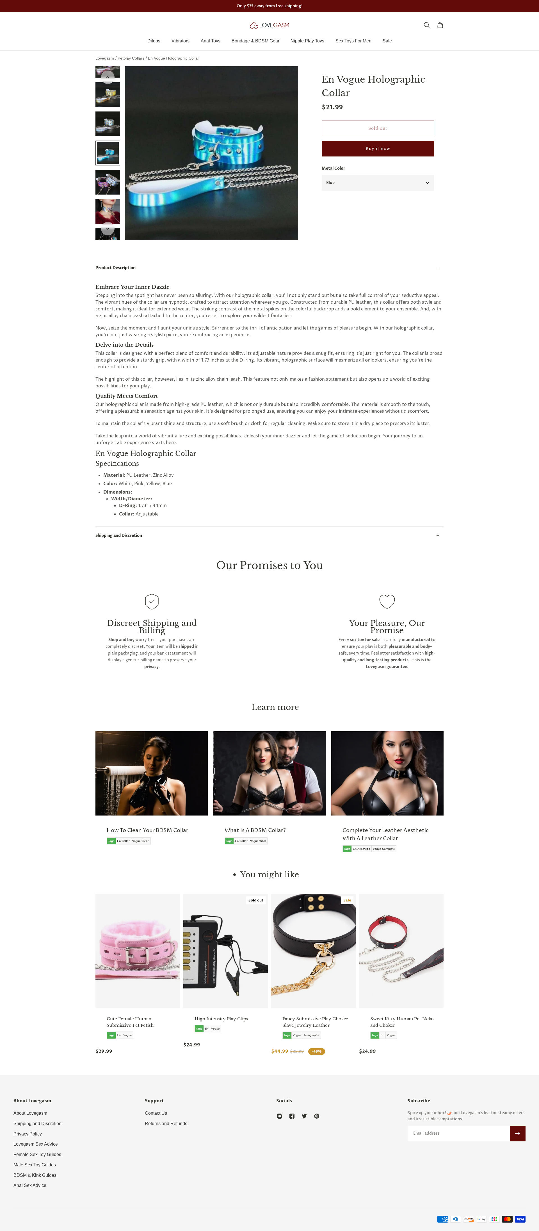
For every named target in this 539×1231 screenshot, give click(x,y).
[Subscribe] (518, 1133)
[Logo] (269, 25)
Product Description (115, 268)
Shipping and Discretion (118, 535)
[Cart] (440, 25)
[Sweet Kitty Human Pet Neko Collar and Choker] (401, 951)
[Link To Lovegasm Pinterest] (316, 1116)
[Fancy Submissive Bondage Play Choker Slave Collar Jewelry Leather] (313, 951)
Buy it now (378, 148)
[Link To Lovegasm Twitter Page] (304, 1116)
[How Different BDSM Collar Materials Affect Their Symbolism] (387, 795)
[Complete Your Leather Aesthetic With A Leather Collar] (269, 795)
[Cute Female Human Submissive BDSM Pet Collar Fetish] (137, 951)
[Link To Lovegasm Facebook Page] (292, 1116)
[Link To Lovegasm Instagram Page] (279, 1116)
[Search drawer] (426, 25)
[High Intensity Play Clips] (225, 951)
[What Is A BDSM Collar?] (151, 792)
